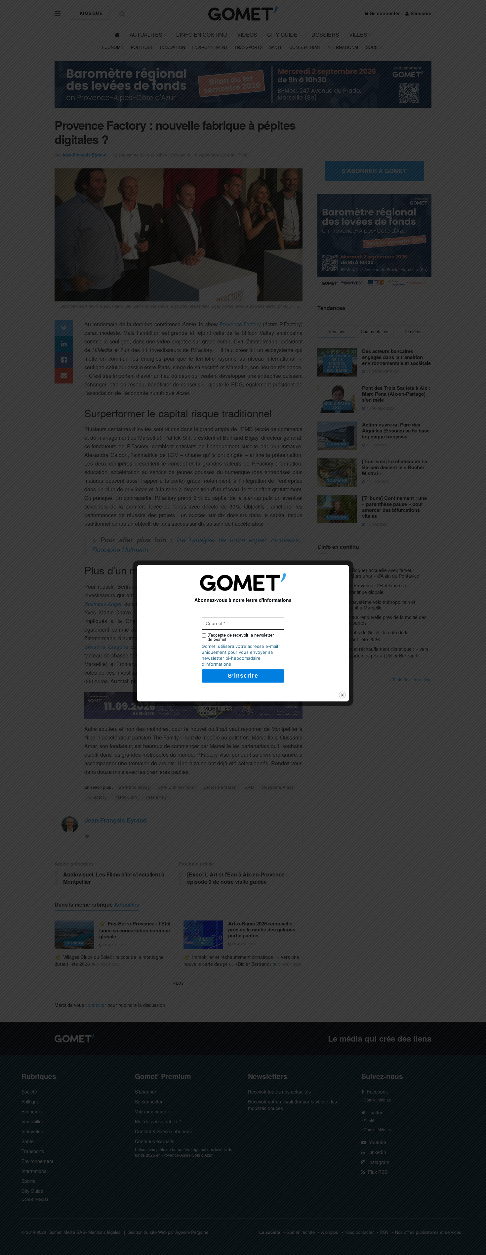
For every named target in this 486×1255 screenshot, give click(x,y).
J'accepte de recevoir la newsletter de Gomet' (241, 637)
